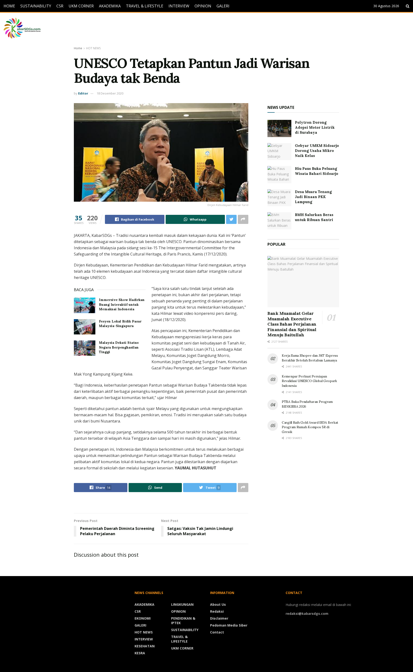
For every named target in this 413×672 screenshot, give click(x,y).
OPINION (203, 6)
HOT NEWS (93, 48)
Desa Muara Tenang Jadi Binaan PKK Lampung (313, 196)
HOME (9, 6)
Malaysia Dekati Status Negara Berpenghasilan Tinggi (119, 347)
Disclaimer (219, 618)
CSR (59, 6)
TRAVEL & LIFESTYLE (144, 6)
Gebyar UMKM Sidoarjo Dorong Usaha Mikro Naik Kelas (317, 150)
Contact (217, 632)
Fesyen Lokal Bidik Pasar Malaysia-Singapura (120, 323)
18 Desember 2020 (110, 93)
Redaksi (217, 611)
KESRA (140, 653)
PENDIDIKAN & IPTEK (183, 620)
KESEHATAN (145, 646)
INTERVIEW (178, 6)
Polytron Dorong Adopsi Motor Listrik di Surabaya (315, 127)
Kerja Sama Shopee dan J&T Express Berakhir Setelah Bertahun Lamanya (310, 357)
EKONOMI (143, 618)
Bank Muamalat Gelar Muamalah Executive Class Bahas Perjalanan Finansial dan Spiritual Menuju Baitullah (291, 324)
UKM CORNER (81, 6)
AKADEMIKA (110, 6)
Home (78, 48)
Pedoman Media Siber (228, 625)
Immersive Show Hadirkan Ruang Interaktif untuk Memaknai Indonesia (122, 304)
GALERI (223, 6)
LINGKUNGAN (182, 604)
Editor (83, 93)
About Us (218, 604)
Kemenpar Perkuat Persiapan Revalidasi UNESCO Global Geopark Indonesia (309, 381)
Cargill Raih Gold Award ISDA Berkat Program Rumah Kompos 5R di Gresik (310, 427)
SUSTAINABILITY (35, 6)
